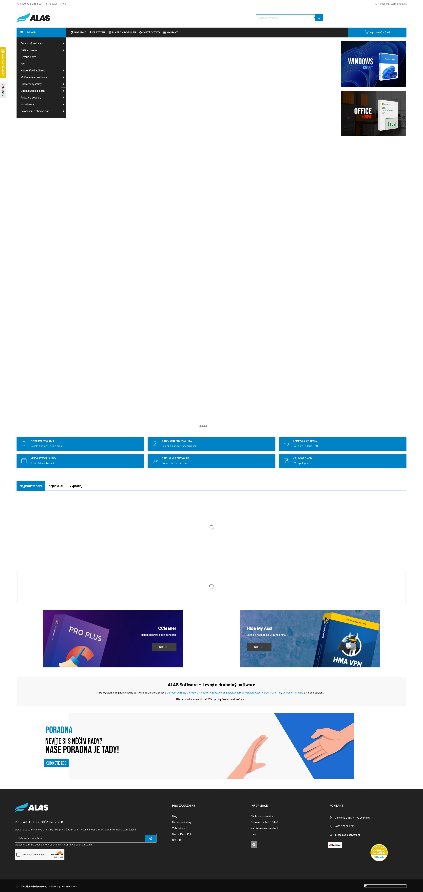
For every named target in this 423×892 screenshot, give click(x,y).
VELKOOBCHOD (302, 458)
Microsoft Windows (198, 692)
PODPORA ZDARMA (305, 441)
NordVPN (267, 692)
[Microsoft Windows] (373, 64)
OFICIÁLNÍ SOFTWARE (175, 458)
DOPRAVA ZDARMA (42, 441)
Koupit (168, 647)
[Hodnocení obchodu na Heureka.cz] (380, 844)
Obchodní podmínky (262, 816)
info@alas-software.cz (348, 834)
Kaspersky (238, 692)
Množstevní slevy (181, 822)
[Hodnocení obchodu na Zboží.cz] (3, 90)
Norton (277, 692)
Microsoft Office (176, 692)
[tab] (31, 486)
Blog (174, 816)
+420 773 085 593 (31, 3)
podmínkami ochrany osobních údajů (71, 844)
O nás (254, 834)
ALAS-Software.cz (36, 886)
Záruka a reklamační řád (264, 828)
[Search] (319, 17)
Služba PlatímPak (181, 834)
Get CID (176, 840)
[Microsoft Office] (373, 113)
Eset (228, 692)
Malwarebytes (253, 692)
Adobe (213, 692)
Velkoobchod (179, 828)
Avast (221, 692)
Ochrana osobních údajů (264, 822)
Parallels (298, 692)
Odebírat (150, 838)
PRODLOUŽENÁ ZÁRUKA (177, 441)
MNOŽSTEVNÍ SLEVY (43, 458)
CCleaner (288, 692)
